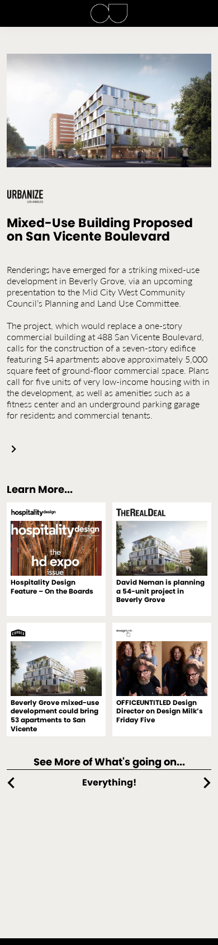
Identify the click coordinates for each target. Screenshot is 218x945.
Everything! (109, 782)
